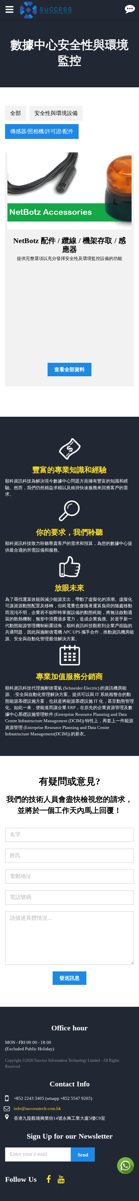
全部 (15, 113)
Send (83, 1155)
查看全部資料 (69, 369)
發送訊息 (69, 978)
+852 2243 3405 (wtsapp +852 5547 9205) (53, 1098)
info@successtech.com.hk (37, 1108)
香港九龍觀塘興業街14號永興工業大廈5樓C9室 (59, 1118)
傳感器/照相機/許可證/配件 (42, 131)
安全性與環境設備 (56, 113)
